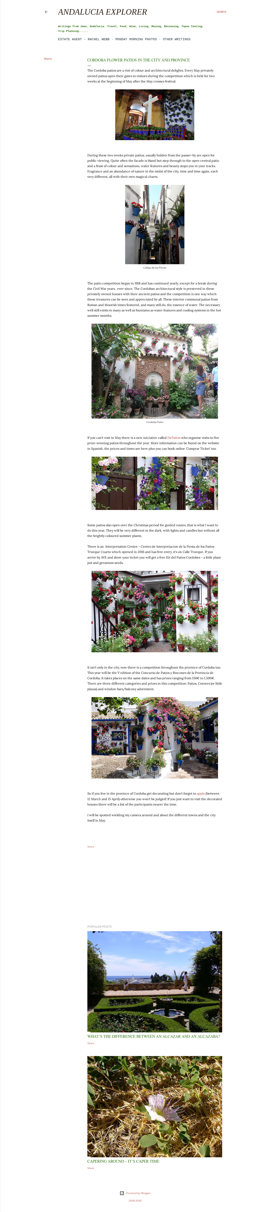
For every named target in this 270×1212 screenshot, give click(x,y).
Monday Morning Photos (136, 39)
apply (201, 793)
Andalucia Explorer (102, 11)
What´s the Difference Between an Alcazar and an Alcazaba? (153, 1036)
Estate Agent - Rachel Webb (84, 39)
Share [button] (48, 58)
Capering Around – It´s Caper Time (123, 1161)
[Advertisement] (154, 887)
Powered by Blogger (138, 1193)
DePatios (173, 438)
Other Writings (177, 39)
